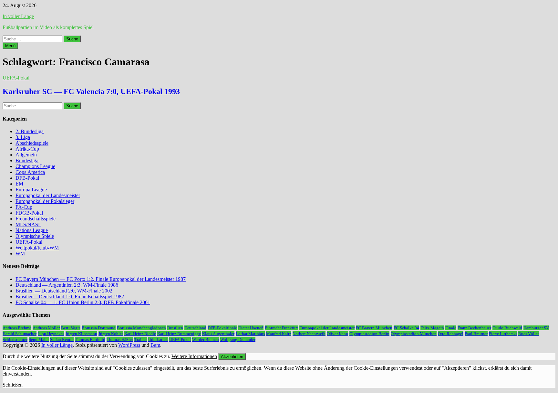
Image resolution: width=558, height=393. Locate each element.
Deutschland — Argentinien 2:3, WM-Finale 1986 (67, 285)
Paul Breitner (476, 333)
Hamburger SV (536, 327)
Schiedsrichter (15, 339)
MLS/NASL (28, 224)
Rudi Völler (528, 333)
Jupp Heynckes (51, 333)
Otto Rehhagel (450, 333)
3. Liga (23, 137)
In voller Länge (18, 16)
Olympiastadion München (414, 333)
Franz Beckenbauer (474, 327)
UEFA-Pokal (16, 77)
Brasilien (175, 327)
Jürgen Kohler (110, 333)
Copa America (30, 172)
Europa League (31, 189)
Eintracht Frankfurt (281, 327)
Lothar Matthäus (250, 333)
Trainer (140, 339)
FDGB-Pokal (29, 213)
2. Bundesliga (30, 131)
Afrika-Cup (27, 149)
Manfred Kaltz (278, 333)
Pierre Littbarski (503, 333)
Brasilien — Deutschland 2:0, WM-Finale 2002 (64, 290)
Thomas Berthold (90, 339)
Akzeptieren (232, 356)
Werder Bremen (205, 339)
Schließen (13, 385)
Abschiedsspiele (32, 143)
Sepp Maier (39, 339)
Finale (450, 327)
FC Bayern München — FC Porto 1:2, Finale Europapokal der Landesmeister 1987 (101, 279)
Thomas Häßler (120, 339)
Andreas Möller (46, 327)
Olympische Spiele (35, 236)
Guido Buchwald (507, 327)
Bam (155, 345)
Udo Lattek (158, 339)
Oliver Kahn (337, 333)
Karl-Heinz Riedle (140, 333)
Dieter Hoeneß (251, 327)
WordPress (129, 345)
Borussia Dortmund (99, 327)
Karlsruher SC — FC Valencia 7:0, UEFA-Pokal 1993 (91, 91)
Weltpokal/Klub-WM (37, 247)
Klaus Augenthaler (218, 333)
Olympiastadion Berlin (369, 333)
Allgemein (26, 154)
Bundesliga (27, 160)
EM (19, 183)
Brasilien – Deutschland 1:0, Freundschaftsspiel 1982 (70, 296)
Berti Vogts (70, 327)
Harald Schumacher (19, 333)
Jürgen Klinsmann (81, 333)
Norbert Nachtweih (309, 333)
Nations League (32, 230)
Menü (10, 45)
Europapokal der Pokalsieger (45, 201)
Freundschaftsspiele (36, 218)
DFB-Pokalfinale (222, 327)
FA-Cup (24, 207)
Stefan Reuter (62, 339)
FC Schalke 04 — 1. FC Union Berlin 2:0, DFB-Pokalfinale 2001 (83, 302)
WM (20, 253)
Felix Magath (432, 327)
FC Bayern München (374, 327)
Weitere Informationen (194, 356)
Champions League (35, 166)
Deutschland (195, 327)
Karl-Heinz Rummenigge (179, 333)
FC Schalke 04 (406, 327)
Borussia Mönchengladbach (141, 327)
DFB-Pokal (27, 178)
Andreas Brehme (17, 327)
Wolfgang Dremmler (237, 339)
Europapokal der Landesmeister (48, 195)
